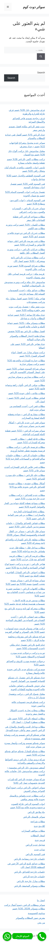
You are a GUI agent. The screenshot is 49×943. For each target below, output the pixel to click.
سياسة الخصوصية (36, 913)
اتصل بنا (41, 900)
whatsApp (7, 936)
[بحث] (41, 56)
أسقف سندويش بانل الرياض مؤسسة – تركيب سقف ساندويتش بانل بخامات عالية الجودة (25, 771)
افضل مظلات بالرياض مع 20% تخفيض (26, 331)
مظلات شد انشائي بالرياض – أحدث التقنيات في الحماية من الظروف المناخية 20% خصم (25, 620)
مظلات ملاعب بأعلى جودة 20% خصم (26, 393)
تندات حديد (39, 849)
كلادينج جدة (39, 826)
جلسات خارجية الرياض (34, 876)
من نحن (41, 922)
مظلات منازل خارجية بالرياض (31, 881)
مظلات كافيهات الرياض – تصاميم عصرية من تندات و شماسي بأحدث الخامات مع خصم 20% (25, 592)
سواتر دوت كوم (34, 7)
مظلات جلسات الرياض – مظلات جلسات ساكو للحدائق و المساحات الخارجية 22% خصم (25, 459)
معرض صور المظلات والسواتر (30, 918)
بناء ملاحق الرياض (36, 812)
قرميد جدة (40, 840)
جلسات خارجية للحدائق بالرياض (29, 871)
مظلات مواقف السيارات (33, 830)
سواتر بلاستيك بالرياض (34, 816)
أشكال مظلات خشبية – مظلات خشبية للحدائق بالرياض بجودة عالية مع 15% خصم (27, 487)
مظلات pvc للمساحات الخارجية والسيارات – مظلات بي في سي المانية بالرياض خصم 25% (26, 515)
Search (41, 72)
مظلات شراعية (37, 821)
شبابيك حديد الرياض (35, 844)
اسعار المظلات (38, 835)
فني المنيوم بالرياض (35, 854)
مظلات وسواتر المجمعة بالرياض (29, 886)
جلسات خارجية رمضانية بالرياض (29, 859)
